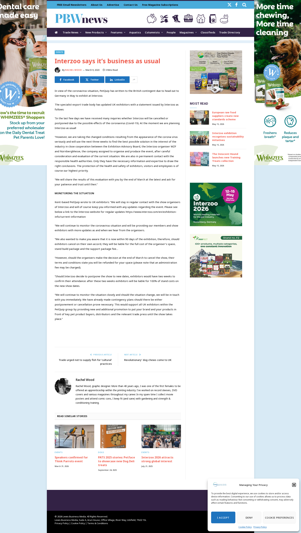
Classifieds (208, 32)
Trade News (70, 32)
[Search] (244, 5)
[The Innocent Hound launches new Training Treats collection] (199, 159)
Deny (249, 517)
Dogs (101, 452)
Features (116, 32)
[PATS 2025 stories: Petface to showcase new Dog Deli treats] (118, 436)
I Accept (223, 517)
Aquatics (135, 32)
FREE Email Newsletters (71, 4)
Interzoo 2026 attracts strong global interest (157, 459)
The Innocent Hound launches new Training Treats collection (226, 157)
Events (59, 52)
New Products (94, 32)
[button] (294, 485)
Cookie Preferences (279, 517)
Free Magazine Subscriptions (160, 4)
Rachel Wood (73, 69)
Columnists (152, 32)
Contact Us (131, 4)
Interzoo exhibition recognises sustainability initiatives (228, 136)
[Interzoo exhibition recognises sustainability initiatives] (199, 138)
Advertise (113, 4)
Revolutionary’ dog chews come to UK (147, 360)
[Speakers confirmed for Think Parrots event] (74, 436)
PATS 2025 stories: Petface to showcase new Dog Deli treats (116, 461)
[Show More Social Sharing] (133, 79)
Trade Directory (229, 32)
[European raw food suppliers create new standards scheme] (199, 117)
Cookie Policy (245, 527)
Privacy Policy (260, 527)
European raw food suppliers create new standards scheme (225, 116)
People (171, 32)
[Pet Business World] (81, 18)
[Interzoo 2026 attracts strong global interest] (161, 436)
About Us (96, 4)
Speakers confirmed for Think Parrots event (71, 459)
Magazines (187, 32)
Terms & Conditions (97, 523)
